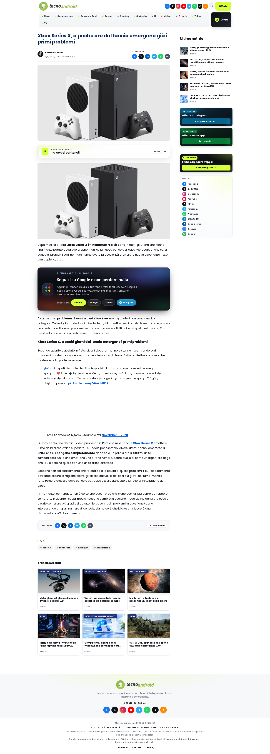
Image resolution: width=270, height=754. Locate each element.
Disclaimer (122, 747)
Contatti (137, 747)
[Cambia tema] (211, 6)
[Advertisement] (104, 411)
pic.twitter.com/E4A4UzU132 (88, 383)
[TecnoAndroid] (58, 6)
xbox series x (103, 547)
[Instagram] (178, 6)
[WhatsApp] (160, 56)
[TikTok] (200, 6)
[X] (172, 6)
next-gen (83, 547)
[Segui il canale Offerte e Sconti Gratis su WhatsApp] (194, 6)
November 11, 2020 (115, 435)
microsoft (64, 547)
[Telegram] (189, 6)
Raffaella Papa (54, 52)
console (46, 547)
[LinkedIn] (147, 56)
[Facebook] (167, 6)
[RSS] (205, 6)
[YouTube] (183, 6)
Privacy (150, 747)
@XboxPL (50, 368)
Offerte (223, 6)
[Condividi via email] (167, 56)
